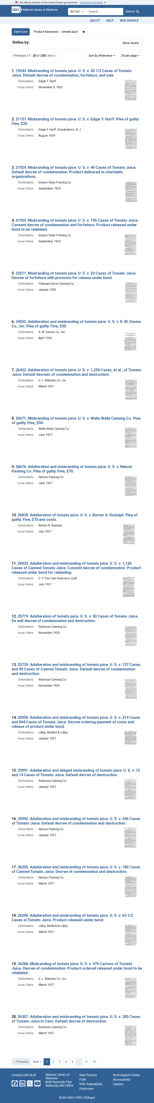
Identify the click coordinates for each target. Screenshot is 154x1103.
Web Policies (88, 1075)
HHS (78, 1097)
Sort (100, 55)
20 (129, 55)
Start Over (20, 31)
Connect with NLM (24, 1075)
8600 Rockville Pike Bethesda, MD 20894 (59, 1083)
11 (86, 1061)
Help (110, 20)
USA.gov (89, 1097)
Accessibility (121, 1079)
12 (94, 1061)
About (95, 20)
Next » (52, 55)
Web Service (129, 20)
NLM (62, 1097)
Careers (118, 1084)
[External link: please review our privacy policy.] (15, 1083)
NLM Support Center (126, 1075)
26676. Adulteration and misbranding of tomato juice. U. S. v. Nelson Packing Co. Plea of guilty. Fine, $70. (72, 468)
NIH (70, 1097)
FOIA (82, 1079)
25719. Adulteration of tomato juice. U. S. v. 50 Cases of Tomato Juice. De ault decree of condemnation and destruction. (75, 618)
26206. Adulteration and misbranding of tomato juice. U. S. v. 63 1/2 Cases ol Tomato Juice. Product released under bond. (72, 917)
